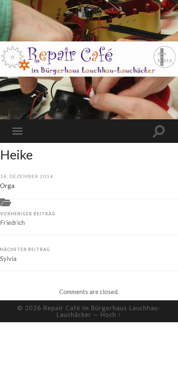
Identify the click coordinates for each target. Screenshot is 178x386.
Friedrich (27, 219)
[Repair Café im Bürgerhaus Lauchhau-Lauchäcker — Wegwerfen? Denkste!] (89, 59)
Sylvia (25, 254)
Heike (16, 154)
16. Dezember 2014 (26, 176)
